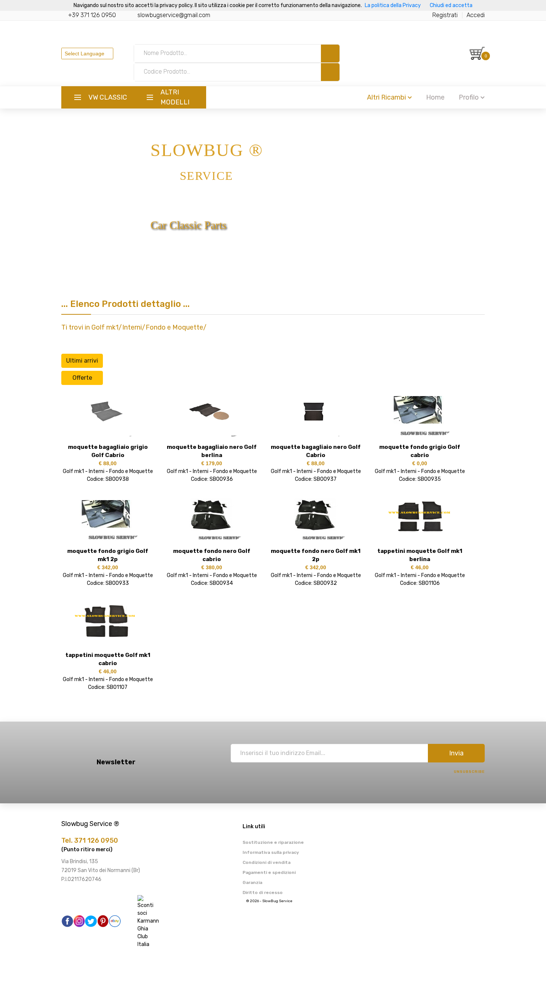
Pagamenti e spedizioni (269, 872)
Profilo (469, 97)
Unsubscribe (469, 772)
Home (435, 97)
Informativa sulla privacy (271, 852)
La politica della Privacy (393, 5)
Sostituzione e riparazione (273, 842)
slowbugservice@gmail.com (173, 15)
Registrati (445, 15)
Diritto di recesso (263, 892)
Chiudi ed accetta (451, 5)
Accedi (476, 15)
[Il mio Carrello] (477, 53)
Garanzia (252, 882)
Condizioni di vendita (266, 862)
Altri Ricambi (386, 97)
